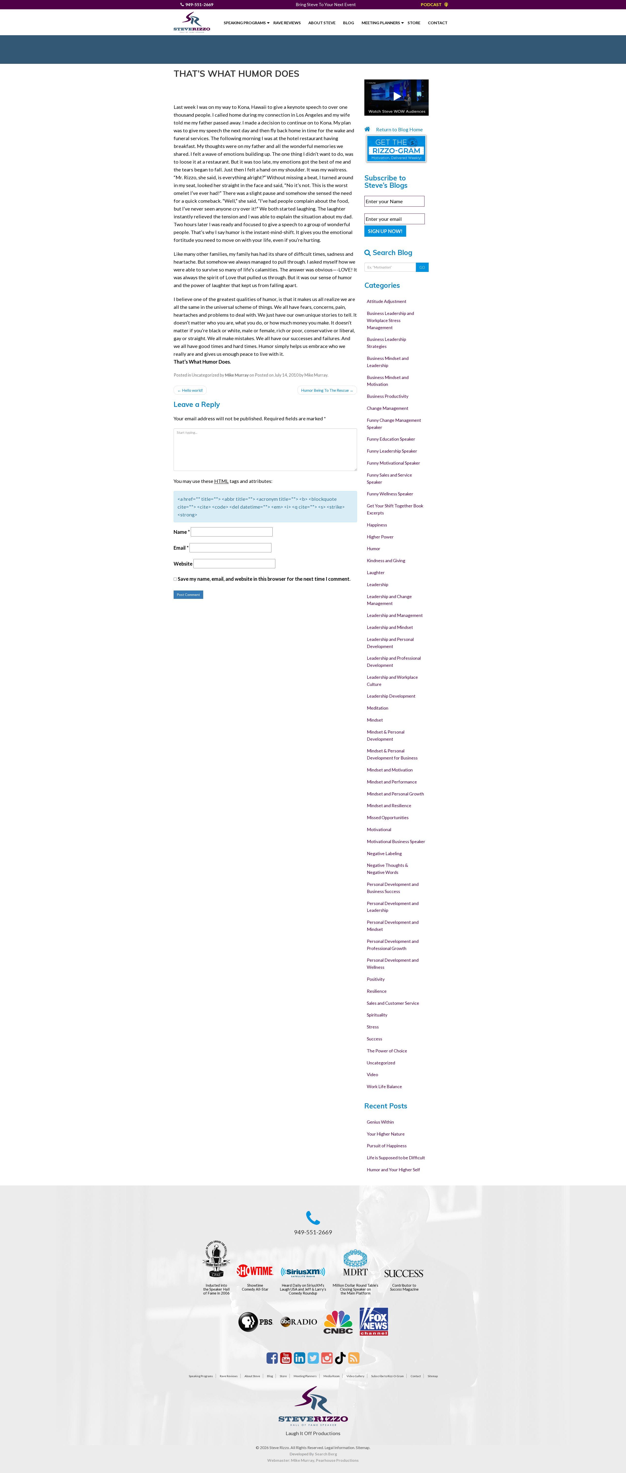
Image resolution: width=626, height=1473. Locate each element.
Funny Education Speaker (391, 439)
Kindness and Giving (386, 560)
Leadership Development (391, 696)
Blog (348, 22)
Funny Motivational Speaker (393, 463)
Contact (437, 22)
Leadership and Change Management (389, 600)
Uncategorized (205, 375)
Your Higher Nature (386, 1134)
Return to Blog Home (399, 129)
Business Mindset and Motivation (388, 381)
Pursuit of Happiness (387, 1145)
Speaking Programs (245, 22)
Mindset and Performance (392, 781)
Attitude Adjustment (386, 301)
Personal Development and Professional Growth (393, 944)
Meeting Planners (381, 22)
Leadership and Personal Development (390, 642)
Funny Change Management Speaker (394, 423)
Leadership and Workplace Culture (392, 680)
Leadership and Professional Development (394, 661)
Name (182, 532)
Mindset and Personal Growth (395, 793)
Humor (373, 548)
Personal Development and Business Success (393, 888)
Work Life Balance (384, 1086)
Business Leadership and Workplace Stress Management (390, 320)
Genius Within (380, 1122)
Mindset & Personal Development (385, 735)
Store (414, 22)
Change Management (387, 408)
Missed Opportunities (388, 817)
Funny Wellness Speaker (390, 493)
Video (372, 1074)
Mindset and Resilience (389, 805)
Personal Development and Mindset (393, 925)
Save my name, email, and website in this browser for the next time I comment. (264, 579)
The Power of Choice (387, 1050)
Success (374, 1038)
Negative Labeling (384, 853)
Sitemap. (363, 1447)
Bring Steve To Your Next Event (326, 4)
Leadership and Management (395, 615)
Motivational (379, 829)
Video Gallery (355, 1376)
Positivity (376, 979)
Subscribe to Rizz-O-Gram (387, 1376)
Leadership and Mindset (390, 627)
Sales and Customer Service (393, 1003)
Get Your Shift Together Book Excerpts (395, 509)
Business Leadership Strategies (386, 342)
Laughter (376, 572)
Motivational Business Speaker (396, 841)
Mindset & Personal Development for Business (392, 754)
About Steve (321, 22)
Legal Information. (339, 1447)
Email (181, 548)
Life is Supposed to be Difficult (396, 1157)
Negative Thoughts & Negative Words (387, 868)
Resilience (377, 991)
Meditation (377, 708)
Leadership (377, 584)
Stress (373, 1026)
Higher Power (380, 536)
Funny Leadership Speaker (392, 451)
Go (422, 267)
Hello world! (190, 390)
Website (183, 564)
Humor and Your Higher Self (393, 1169)
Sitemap (433, 1376)
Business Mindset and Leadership (388, 362)
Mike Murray (315, 375)
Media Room (332, 1376)
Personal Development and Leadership (393, 907)
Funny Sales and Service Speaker (389, 478)
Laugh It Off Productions (313, 1433)
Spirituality (377, 1014)
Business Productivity (387, 396)
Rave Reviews (287, 22)
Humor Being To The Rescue (327, 390)
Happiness (377, 524)
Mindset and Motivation (390, 769)
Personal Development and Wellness (393, 963)
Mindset (375, 720)
